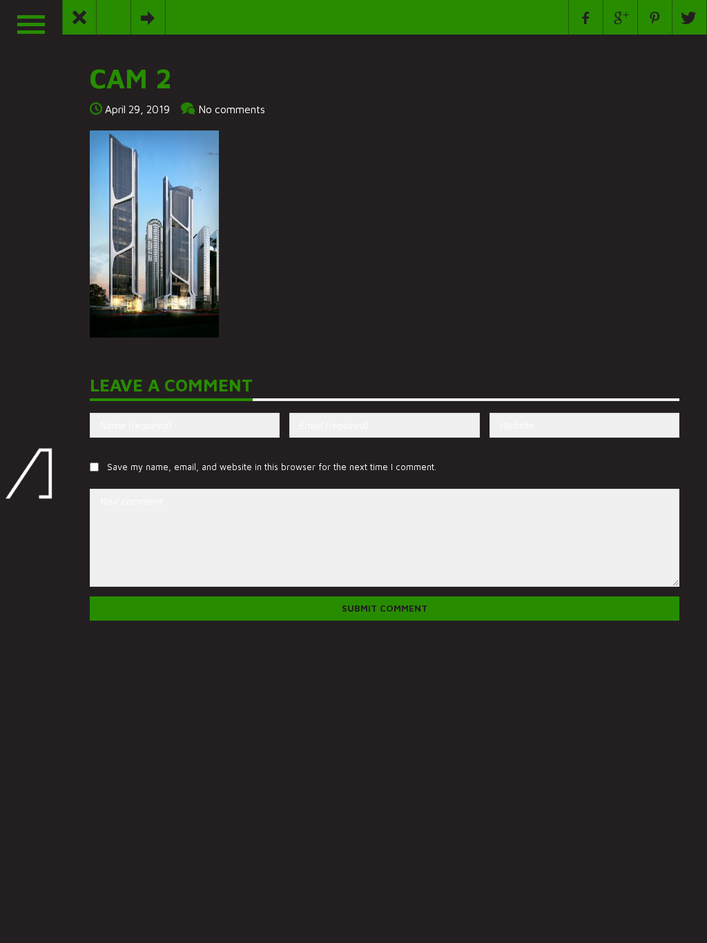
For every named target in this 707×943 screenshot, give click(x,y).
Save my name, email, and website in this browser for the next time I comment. (271, 467)
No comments (232, 109)
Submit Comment (384, 608)
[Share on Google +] (620, 17)
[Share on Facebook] (586, 17)
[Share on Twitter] (689, 17)
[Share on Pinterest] (655, 17)
